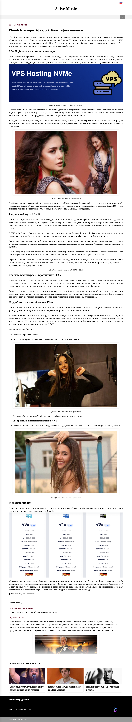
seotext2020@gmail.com (20, 709)
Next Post (15, 602)
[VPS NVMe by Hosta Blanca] (66, 83)
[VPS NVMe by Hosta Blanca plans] (66, 545)
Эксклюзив (21, 25)
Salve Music (66, 8)
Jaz (14, 25)
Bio (10, 25)
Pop (19, 608)
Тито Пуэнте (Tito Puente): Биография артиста (33, 612)
